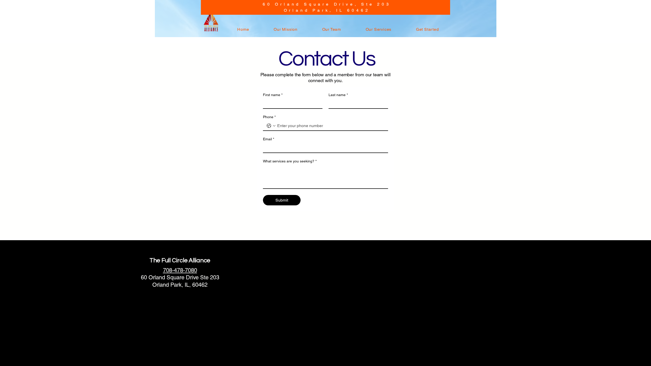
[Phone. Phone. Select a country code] (271, 126)
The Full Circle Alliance (180, 260)
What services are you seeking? (290, 161)
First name (273, 95)
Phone (269, 117)
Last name (338, 95)
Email (268, 139)
